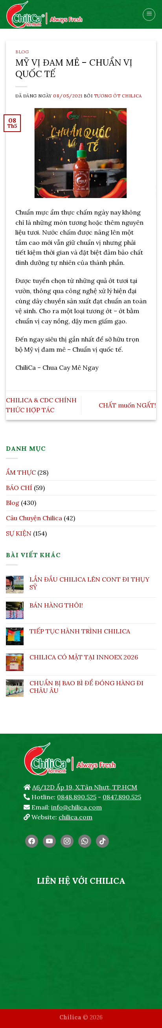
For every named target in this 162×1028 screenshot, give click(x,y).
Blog (22, 52)
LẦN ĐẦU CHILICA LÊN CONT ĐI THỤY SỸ (89, 583)
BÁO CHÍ (19, 488)
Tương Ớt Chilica (118, 96)
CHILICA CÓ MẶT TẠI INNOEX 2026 (83, 657)
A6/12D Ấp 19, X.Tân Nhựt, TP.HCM (84, 787)
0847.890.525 (122, 797)
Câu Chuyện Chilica (34, 518)
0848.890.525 (76, 797)
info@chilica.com (76, 807)
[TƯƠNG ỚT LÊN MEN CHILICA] (61, 14)
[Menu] (149, 14)
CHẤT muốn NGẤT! (127, 405)
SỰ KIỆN (18, 533)
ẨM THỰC (21, 472)
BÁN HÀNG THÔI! (56, 605)
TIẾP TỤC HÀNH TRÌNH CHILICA (79, 631)
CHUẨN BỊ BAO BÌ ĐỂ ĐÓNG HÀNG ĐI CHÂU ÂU (86, 686)
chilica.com (75, 817)
